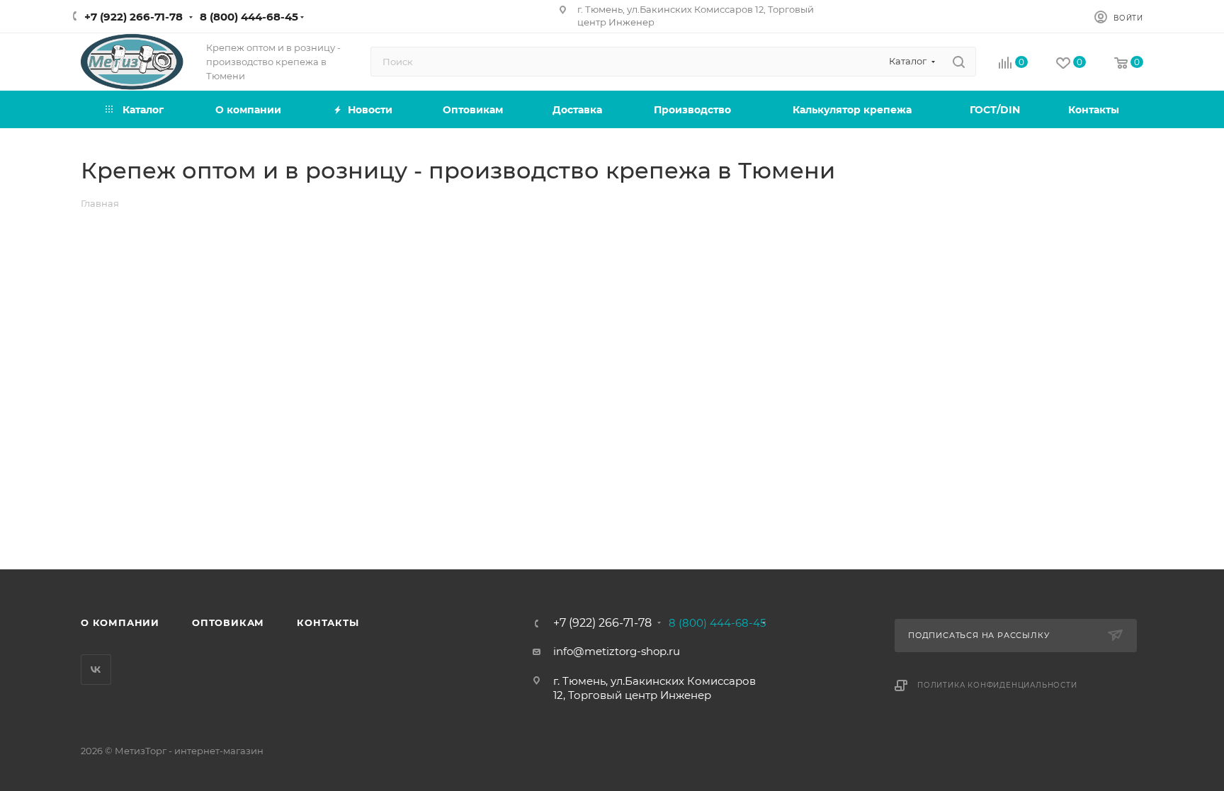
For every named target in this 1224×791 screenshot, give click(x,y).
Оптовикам (228, 622)
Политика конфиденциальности (997, 685)
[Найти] (958, 61)
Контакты (327, 622)
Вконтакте (96, 669)
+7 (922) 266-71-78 (133, 16)
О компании (120, 622)
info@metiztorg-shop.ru (616, 651)
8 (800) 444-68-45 (249, 16)
